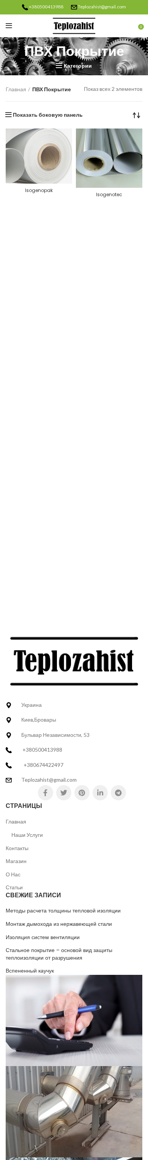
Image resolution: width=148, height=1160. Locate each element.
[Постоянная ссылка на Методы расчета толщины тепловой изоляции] (74, 1020)
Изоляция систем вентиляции (43, 937)
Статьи (14, 887)
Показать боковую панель (48, 114)
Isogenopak (39, 190)
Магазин (16, 861)
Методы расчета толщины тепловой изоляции (63, 910)
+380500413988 (46, 7)
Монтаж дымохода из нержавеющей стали (59, 924)
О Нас (13, 874)
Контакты (17, 848)
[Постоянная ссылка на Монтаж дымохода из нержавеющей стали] (74, 1111)
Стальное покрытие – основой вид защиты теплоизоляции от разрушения (59, 954)
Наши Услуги (27, 835)
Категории (78, 65)
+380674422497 (43, 765)
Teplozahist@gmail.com (102, 7)
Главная (16, 89)
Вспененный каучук (30, 970)
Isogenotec (109, 194)
